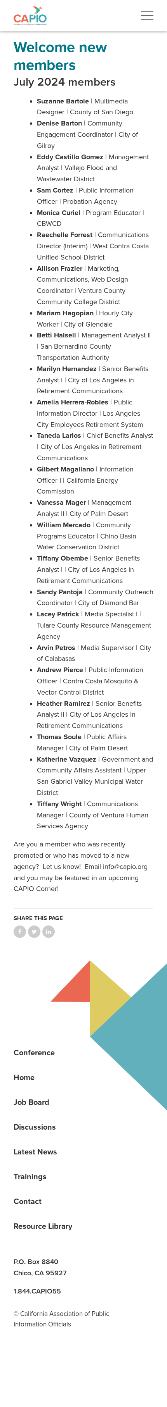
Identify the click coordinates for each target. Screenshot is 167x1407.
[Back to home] (30, 15)
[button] (147, 15)
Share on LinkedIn (48, 931)
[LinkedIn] (22, 1362)
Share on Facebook (20, 931)
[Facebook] (48, 1362)
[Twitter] (75, 1362)
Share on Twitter (34, 931)
